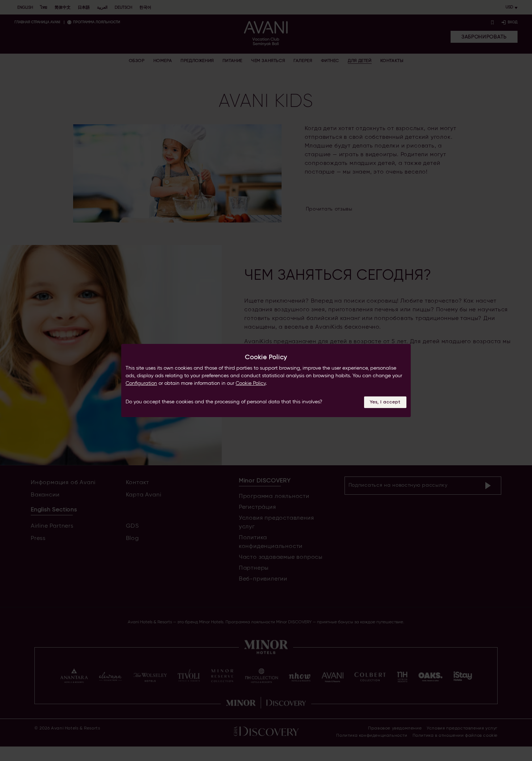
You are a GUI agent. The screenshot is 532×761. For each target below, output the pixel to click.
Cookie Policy (251, 383)
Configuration (141, 383)
